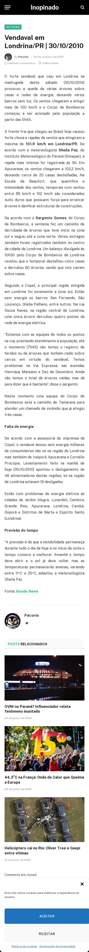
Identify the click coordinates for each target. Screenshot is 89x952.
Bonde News (27, 591)
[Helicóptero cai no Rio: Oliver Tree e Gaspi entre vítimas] (44, 819)
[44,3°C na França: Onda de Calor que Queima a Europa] (44, 748)
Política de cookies (24, 946)
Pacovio (23, 56)
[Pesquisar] (82, 7)
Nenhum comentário (22, 63)
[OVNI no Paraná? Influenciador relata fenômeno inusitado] (44, 677)
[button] (82, 884)
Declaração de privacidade (57, 946)
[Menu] (7, 7)
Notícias (13, 27)
